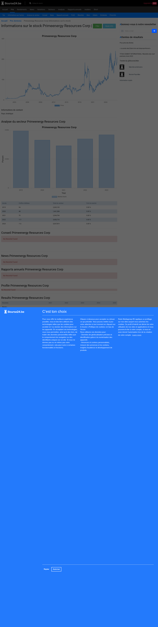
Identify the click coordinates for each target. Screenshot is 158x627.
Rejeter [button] (46, 569)
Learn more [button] (136, 335)
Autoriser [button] (56, 569)
